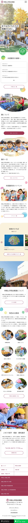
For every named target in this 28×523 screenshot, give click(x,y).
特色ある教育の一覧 (14, 396)
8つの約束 (14, 302)
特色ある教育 (18, 465)
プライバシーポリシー (14, 507)
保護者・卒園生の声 (5, 473)
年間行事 (17, 469)
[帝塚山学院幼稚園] (7, 2)
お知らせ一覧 (14, 86)
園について (3, 465)
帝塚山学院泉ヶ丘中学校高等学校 (8, 489)
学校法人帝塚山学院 (5, 477)
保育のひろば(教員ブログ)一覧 (14, 254)
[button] (26, 242)
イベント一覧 (14, 216)
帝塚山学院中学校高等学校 (7, 485)
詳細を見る (14, 452)
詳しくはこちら (14, 133)
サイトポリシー (14, 510)
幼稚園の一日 (4, 469)
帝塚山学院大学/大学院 (6, 481)
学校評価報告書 (14, 512)
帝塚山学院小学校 (5, 493)
